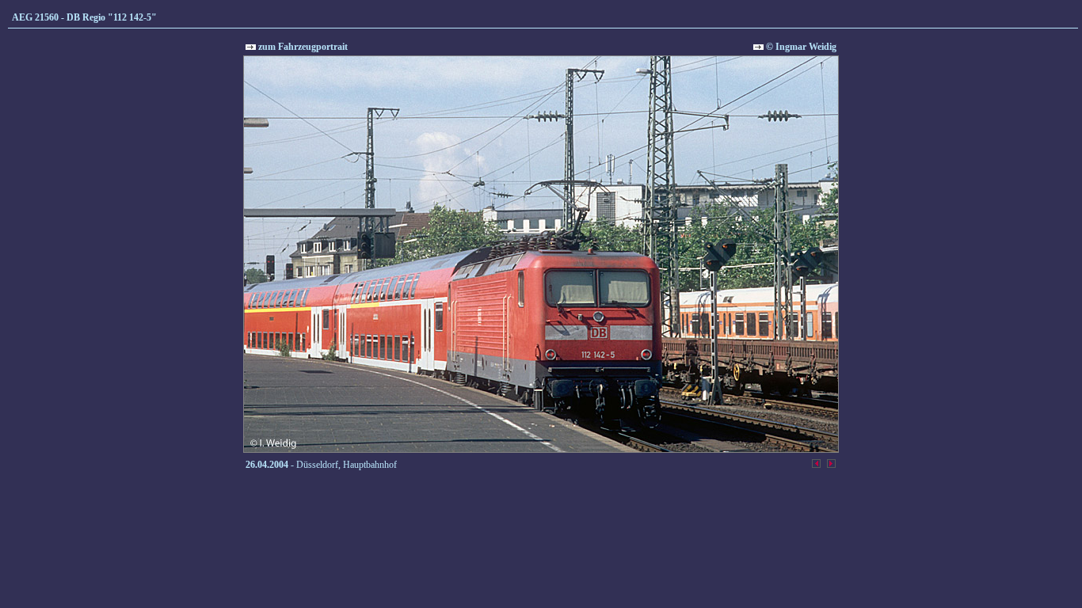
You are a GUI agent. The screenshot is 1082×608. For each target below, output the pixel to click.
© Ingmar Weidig (800, 46)
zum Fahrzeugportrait (302, 46)
